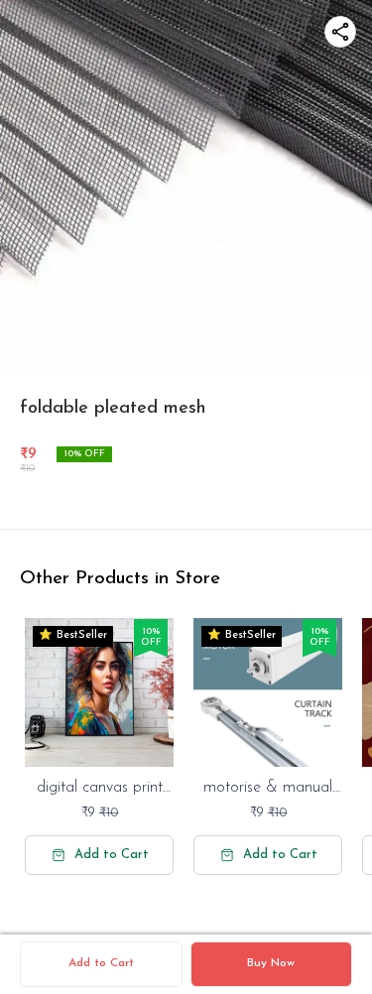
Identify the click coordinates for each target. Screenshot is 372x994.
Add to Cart (101, 963)
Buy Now (271, 963)
